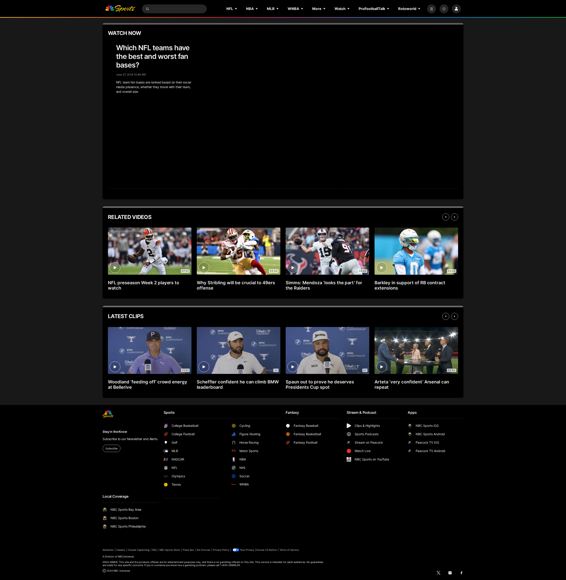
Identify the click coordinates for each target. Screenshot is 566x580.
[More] (431, 8)
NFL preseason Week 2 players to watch (143, 285)
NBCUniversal (126, 556)
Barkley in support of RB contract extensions (410, 285)
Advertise (108, 549)
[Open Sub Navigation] (236, 9)
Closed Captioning (138, 549)
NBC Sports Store (169, 549)
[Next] (454, 216)
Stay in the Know (115, 431)
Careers (120, 549)
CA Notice (271, 549)
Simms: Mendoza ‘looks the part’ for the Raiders (324, 285)
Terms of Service (289, 549)
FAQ (154, 549)
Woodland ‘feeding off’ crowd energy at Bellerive (147, 384)
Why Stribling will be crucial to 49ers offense (236, 285)
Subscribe (111, 448)
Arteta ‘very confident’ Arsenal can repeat (412, 384)
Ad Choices (203, 549)
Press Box (188, 549)
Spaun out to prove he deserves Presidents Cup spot (320, 384)
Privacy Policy (221, 549)
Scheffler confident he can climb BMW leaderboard (238, 384)
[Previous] (445, 216)
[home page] (120, 9)
